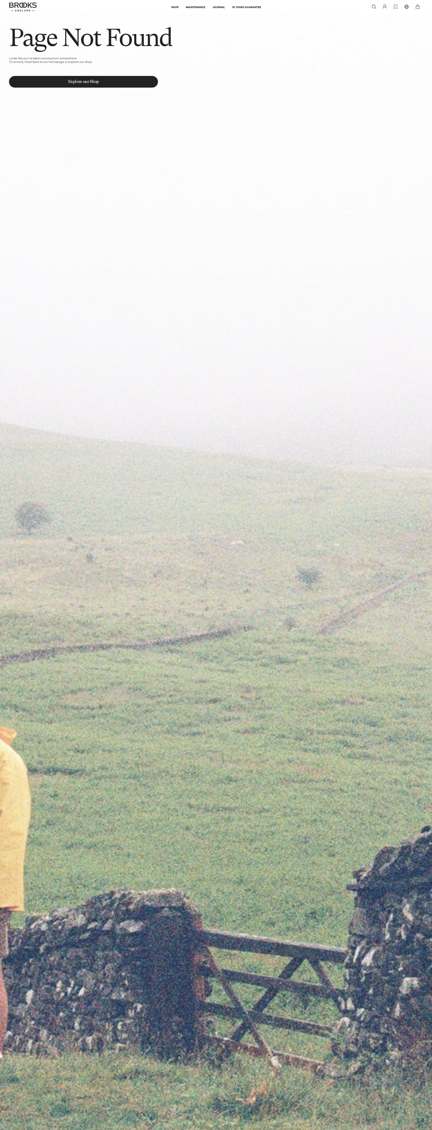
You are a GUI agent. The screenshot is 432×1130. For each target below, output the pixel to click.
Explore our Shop (83, 82)
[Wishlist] (395, 7)
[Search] (374, 6)
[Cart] (417, 6)
